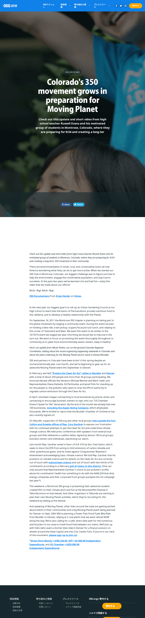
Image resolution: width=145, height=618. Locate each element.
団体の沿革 (18, 610)
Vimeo (77, 296)
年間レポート (45, 606)
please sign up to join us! (63, 535)
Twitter (121, 6)
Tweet (80, 204)
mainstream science (60, 462)
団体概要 (17, 606)
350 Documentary (39, 296)
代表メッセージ (46, 603)
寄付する (135, 6)
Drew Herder (63, 296)
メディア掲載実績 (73, 606)
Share (67, 204)
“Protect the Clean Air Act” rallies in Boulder (76, 373)
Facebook (116, 6)
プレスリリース (72, 603)
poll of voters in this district (85, 466)
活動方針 (17, 603)
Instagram (125, 6)
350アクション (48, 5)
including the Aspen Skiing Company (68, 407)
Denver (110, 373)
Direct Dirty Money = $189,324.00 (49, 540)
